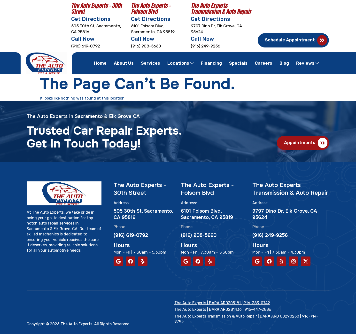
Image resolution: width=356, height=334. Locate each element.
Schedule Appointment (290, 40)
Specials (238, 63)
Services (150, 63)
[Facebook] (130, 261)
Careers (263, 63)
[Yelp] (142, 261)
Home (100, 63)
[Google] (118, 261)
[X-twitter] (305, 261)
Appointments (299, 142)
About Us (124, 63)
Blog (284, 63)
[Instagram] (293, 261)
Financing (211, 63)
